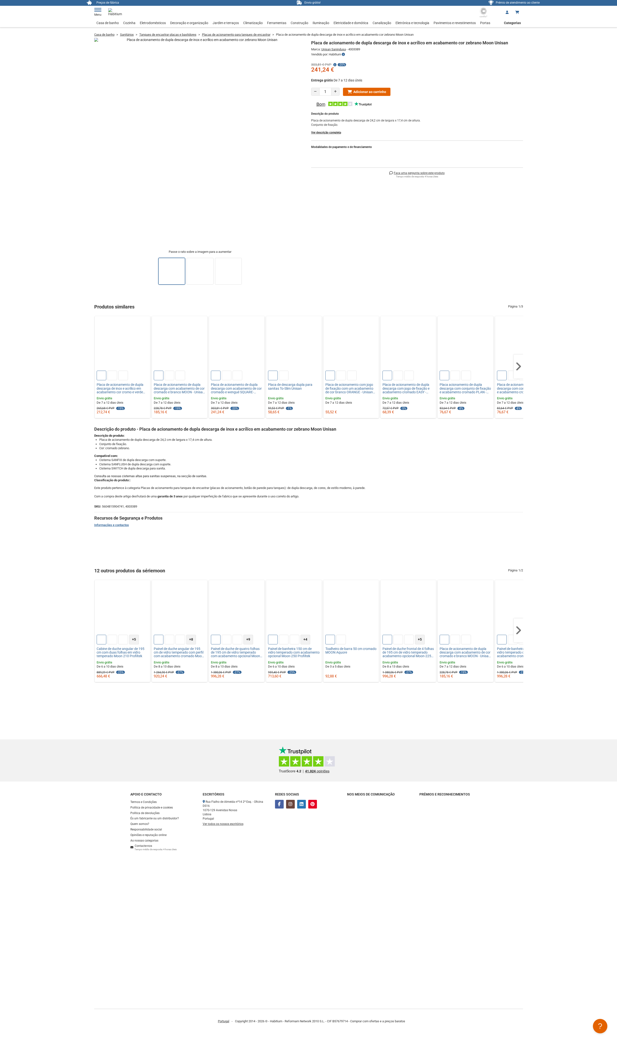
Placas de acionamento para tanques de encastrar (236, 34)
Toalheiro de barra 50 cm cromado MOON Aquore (350, 650)
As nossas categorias (144, 840)
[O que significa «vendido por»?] (343, 54)
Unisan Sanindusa (333, 49)
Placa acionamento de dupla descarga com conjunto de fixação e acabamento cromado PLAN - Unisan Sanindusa (465, 388)
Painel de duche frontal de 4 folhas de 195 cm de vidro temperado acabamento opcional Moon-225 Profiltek (408, 652)
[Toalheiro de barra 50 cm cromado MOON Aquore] (351, 608)
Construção (299, 23)
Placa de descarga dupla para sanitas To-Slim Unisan (290, 386)
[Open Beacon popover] (600, 1026)
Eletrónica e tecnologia (412, 23)
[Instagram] (290, 804)
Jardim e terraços (226, 23)
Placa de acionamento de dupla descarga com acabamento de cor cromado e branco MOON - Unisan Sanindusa (179, 388)
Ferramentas (276, 23)
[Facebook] (279, 804)
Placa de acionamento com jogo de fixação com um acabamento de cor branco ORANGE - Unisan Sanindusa (349, 388)
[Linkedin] (301, 804)
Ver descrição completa (326, 132)
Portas (485, 23)
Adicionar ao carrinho (369, 92)
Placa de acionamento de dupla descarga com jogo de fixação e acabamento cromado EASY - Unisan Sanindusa (405, 388)
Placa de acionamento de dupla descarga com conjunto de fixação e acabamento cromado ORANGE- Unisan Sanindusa (522, 388)
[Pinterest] (312, 804)
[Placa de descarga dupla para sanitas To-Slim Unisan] (294, 344)
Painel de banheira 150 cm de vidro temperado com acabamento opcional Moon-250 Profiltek (294, 652)
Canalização (382, 23)
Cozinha (129, 23)
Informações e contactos (111, 525)
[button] (518, 366)
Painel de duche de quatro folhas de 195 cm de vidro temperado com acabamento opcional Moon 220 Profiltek (235, 652)
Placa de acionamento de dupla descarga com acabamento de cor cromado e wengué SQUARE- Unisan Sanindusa (236, 388)
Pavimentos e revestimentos (455, 23)
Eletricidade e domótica (351, 23)
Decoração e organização (189, 23)
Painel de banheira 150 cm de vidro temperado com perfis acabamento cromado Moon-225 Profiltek (521, 652)
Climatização (253, 23)
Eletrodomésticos (153, 23)
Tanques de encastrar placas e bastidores (167, 34)
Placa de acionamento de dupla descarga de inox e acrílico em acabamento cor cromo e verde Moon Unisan (120, 388)
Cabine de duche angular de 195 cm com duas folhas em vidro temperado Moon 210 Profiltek (120, 652)
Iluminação (321, 23)
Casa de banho (107, 23)
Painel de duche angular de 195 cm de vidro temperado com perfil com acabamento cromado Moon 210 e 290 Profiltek (179, 652)
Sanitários (127, 34)
